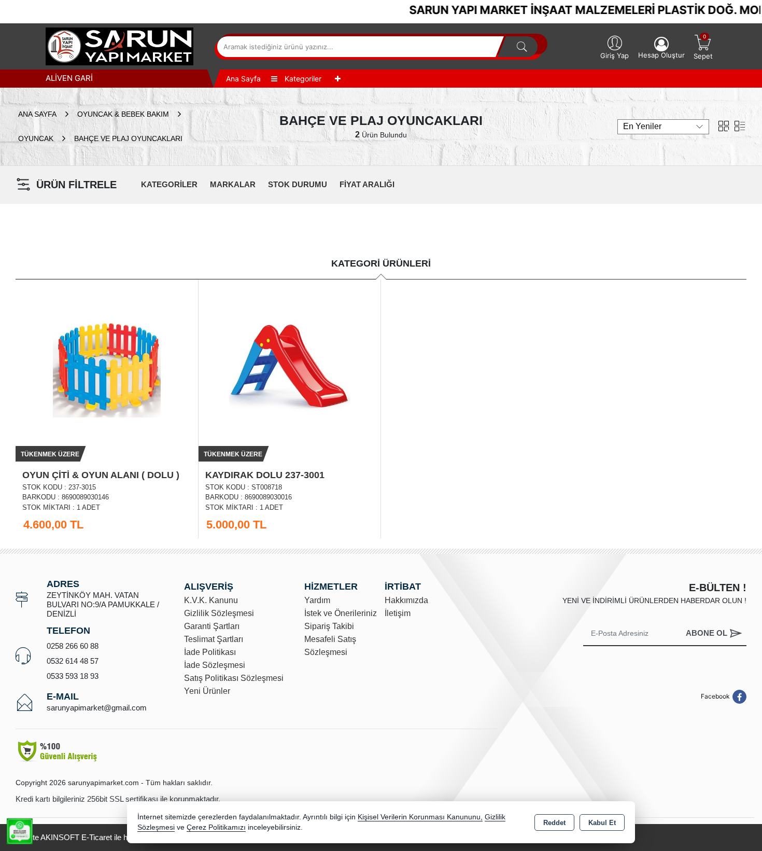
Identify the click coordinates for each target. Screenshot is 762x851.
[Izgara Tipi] (723, 125)
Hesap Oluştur (661, 55)
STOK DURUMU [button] (297, 184)
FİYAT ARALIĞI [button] (367, 184)
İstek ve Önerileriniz (340, 613)
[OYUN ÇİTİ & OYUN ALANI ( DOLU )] (107, 369)
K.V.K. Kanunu (211, 600)
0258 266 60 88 (72, 645)
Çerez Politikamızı (216, 827)
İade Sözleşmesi (214, 665)
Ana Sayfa (243, 78)
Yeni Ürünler (207, 691)
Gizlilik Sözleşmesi (219, 613)
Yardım (317, 600)
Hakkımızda (406, 600)
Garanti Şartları (211, 626)
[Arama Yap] (522, 46)
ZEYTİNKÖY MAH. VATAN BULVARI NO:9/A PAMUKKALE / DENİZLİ (103, 604)
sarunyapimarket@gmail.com (97, 707)
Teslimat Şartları (213, 639)
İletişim (398, 613)
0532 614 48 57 (72, 661)
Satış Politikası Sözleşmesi (234, 678)
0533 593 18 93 (72, 676)
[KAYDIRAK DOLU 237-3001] (290, 369)
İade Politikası (210, 652)
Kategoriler (302, 78)
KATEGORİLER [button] (169, 184)
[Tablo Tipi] (739, 125)
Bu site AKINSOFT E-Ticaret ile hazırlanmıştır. (94, 837)
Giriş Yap (614, 55)
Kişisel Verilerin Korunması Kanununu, (420, 817)
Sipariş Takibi (329, 626)
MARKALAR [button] (233, 184)
